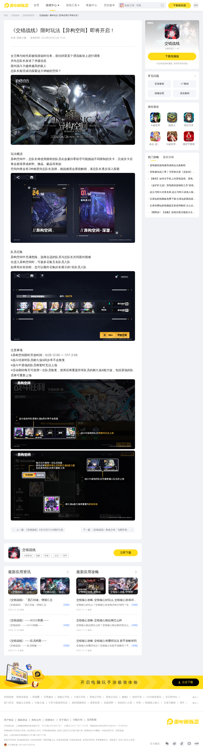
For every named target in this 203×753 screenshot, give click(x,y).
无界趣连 (48, 697)
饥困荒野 (108, 703)
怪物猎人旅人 (152, 703)
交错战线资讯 (28, 15)
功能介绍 (77, 719)
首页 (36, 5)
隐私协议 (22, 720)
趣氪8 (125, 697)
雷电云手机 (96, 697)
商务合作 (36, 720)
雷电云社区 (112, 697)
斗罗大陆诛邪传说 (57, 703)
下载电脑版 (172, 56)
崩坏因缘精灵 (79, 703)
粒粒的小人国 (125, 703)
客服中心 (91, 5)
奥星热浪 (95, 703)
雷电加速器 (22, 697)
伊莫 (138, 703)
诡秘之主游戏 (23, 703)
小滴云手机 (79, 697)
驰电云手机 (63, 697)
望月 (182, 703)
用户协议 (8, 720)
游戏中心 (51, 5)
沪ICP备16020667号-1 (52, 725)
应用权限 (92, 719)
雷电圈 (35, 697)
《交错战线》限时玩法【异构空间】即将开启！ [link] (58, 15)
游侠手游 (137, 697)
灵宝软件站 (171, 697)
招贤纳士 (50, 720)
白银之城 (39, 703)
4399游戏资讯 (153, 697)
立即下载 (125, 552)
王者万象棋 (170, 703)
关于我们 (64, 720)
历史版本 (109, 5)
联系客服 (120, 730)
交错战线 (15, 15)
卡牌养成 (169, 48)
